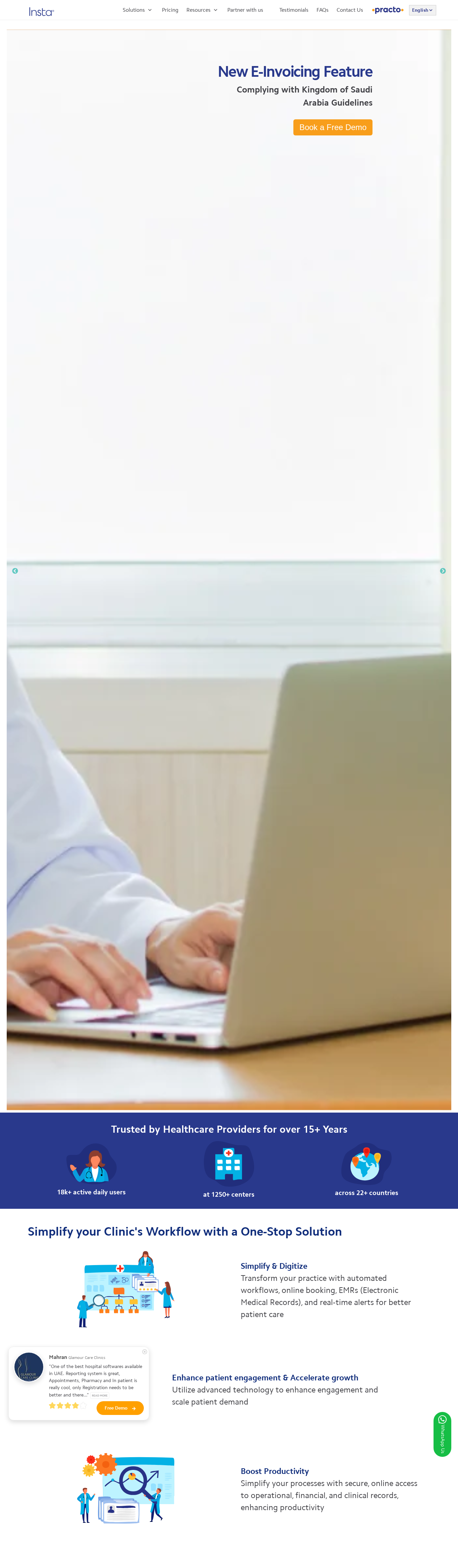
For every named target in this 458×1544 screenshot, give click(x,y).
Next (443, 571)
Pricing (170, 10)
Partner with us (245, 10)
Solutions (134, 10)
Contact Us (350, 10)
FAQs (323, 10)
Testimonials (293, 10)
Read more (100, 1395)
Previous (15, 571)
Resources (198, 10)
